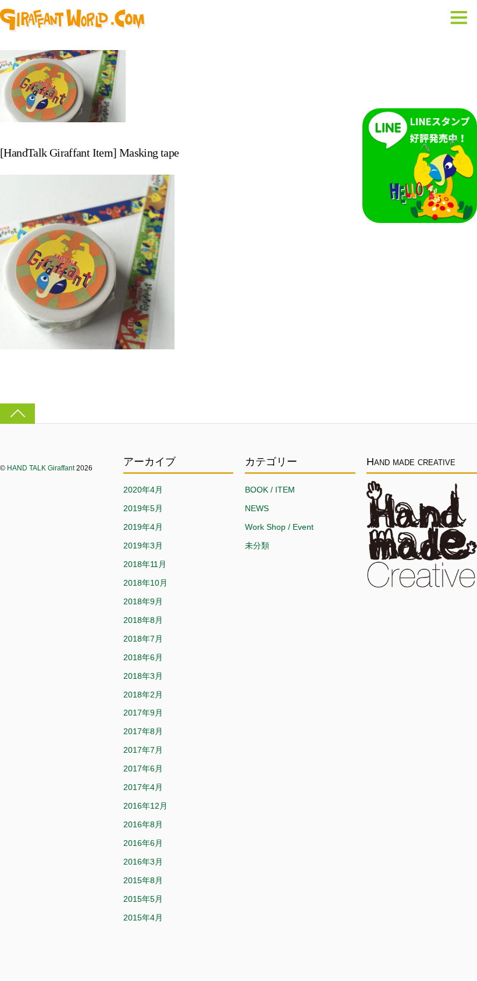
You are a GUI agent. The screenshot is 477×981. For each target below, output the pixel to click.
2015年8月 (143, 880)
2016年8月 (143, 824)
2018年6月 (143, 657)
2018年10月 (145, 582)
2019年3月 (143, 545)
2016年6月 (143, 843)
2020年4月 (143, 489)
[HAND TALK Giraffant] (72, 26)
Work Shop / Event (279, 527)
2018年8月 (143, 620)
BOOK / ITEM (270, 489)
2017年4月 (143, 787)
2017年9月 (143, 712)
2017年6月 (143, 768)
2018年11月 (144, 564)
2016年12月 (145, 805)
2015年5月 (143, 899)
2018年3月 (143, 676)
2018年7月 (143, 638)
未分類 (257, 545)
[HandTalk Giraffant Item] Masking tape (89, 152)
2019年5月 (143, 508)
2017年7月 (143, 750)
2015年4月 (143, 917)
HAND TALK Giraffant (40, 468)
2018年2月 (143, 694)
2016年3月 (143, 861)
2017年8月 (143, 731)
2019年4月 (143, 527)
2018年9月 (143, 601)
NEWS (257, 508)
